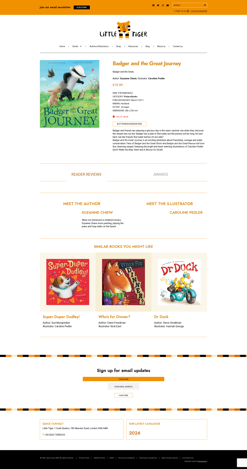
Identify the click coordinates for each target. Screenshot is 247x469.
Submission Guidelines (148, 458)
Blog (148, 46)
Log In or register (199, 11)
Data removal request (170, 458)
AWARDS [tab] (161, 174)
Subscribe (81, 7)
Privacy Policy (84, 458)
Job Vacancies (188, 458)
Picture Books (130, 96)
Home (62, 46)
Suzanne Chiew (128, 78)
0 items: (180, 11)
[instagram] (163, 4)
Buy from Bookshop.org (129, 124)
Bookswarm (202, 461)
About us (161, 46)
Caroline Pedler (156, 78)
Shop (118, 46)
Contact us (178, 46)
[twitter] (158, 4)
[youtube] (167, 4)
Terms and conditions (126, 458)
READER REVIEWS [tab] (86, 174)
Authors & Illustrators (99, 46)
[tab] (126, 171)
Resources (133, 46)
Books (75, 46)
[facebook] (153, 4)
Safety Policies (99, 458)
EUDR (111, 458)
